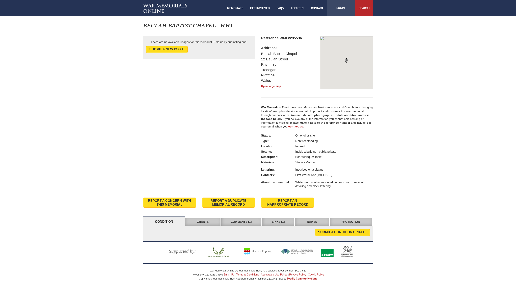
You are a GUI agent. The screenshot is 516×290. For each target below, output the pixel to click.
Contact (317, 8)
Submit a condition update (342, 232)
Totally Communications (302, 278)
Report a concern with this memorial (169, 202)
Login (340, 7)
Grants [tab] (203, 221)
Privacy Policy (297, 274)
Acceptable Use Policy (274, 274)
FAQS (280, 8)
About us (297, 8)
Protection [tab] (350, 221)
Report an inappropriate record (287, 202)
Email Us (229, 274)
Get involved (260, 8)
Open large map (271, 86)
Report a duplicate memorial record (228, 202)
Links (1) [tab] (278, 221)
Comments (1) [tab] (241, 221)
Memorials (235, 8)
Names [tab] (312, 221)
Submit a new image (166, 49)
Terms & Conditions (247, 274)
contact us (295, 126)
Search (364, 8)
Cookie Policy (316, 274)
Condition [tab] (164, 221)
